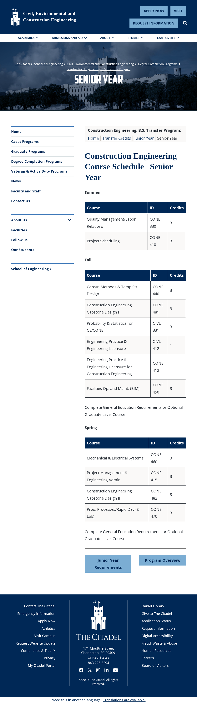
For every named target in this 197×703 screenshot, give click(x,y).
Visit (178, 10)
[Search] (185, 23)
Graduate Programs (28, 151)
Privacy (49, 658)
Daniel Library (153, 606)
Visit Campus (44, 635)
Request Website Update (35, 643)
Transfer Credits (116, 138)
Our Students (22, 249)
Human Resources (156, 650)
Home (16, 131)
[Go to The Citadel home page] (15, 17)
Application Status (156, 621)
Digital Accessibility (157, 635)
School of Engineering (30, 268)
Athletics (48, 628)
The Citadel (97, 680)
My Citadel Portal (41, 665)
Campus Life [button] (166, 38)
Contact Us (20, 201)
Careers (148, 658)
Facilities (19, 230)
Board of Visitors (155, 665)
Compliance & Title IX (38, 650)
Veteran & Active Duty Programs (39, 171)
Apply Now (154, 10)
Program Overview (162, 560)
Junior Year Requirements (108, 563)
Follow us (19, 240)
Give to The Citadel (157, 613)
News (16, 181)
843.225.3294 (98, 662)
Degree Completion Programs (36, 161)
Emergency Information (36, 613)
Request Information (153, 23)
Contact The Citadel (39, 606)
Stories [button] (133, 38)
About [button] (105, 38)
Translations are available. (124, 700)
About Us (19, 220)
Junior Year (144, 138)
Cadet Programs (25, 141)
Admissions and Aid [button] (67, 38)
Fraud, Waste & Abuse (159, 643)
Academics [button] (26, 38)
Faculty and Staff (26, 191)
